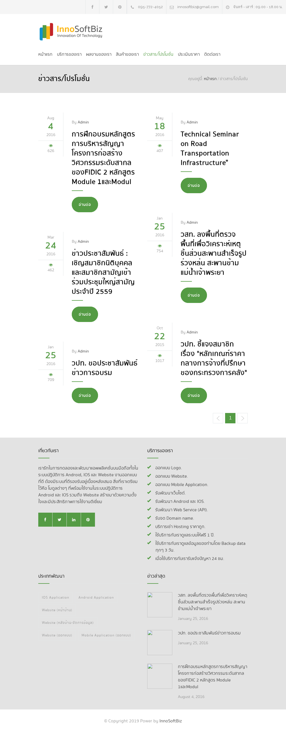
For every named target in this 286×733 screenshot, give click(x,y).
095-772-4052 (150, 7)
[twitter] (106, 7)
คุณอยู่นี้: (195, 79)
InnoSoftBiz (170, 721)
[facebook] (92, 7)
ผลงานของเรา (98, 54)
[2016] (159, 604)
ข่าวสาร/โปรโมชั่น (158, 54)
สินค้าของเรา (127, 54)
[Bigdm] (73, 31)
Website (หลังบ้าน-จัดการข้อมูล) (68, 622)
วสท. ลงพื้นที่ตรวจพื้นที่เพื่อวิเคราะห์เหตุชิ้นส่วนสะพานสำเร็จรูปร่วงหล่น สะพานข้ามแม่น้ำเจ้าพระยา (214, 254)
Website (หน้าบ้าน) (57, 610)
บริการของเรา (69, 54)
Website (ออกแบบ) (57, 635)
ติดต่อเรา (212, 54)
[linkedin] (73, 519)
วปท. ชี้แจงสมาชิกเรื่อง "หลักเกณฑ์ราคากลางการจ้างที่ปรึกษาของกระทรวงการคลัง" (214, 358)
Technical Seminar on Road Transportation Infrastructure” (210, 148)
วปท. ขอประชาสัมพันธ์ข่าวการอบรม (105, 368)
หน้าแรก (45, 54)
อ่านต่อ (85, 204)
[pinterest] (120, 7)
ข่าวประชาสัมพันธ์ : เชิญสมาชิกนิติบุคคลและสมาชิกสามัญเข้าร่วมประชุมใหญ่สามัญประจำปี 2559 (103, 273)
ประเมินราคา (189, 54)
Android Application (96, 597)
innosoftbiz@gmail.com (198, 7)
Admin (83, 122)
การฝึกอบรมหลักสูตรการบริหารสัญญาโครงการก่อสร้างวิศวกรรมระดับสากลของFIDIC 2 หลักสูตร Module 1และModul (103, 158)
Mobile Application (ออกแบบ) (106, 635)
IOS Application (55, 597)
